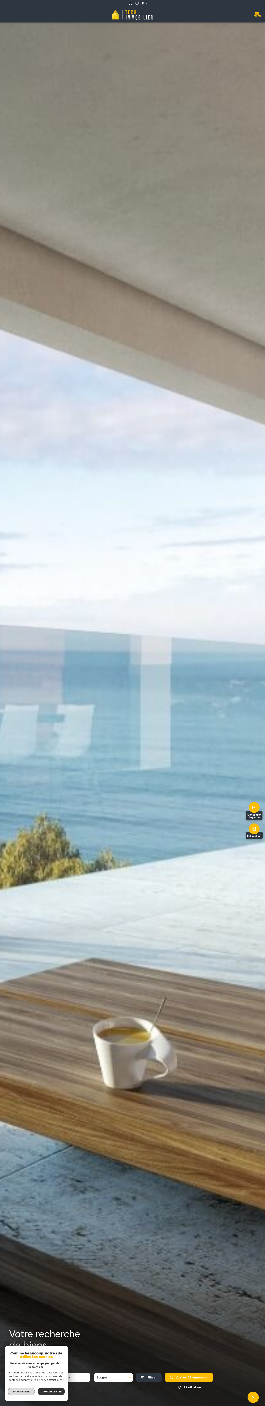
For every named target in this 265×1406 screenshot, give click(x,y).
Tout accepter (51, 1391)
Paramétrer (21, 1391)
